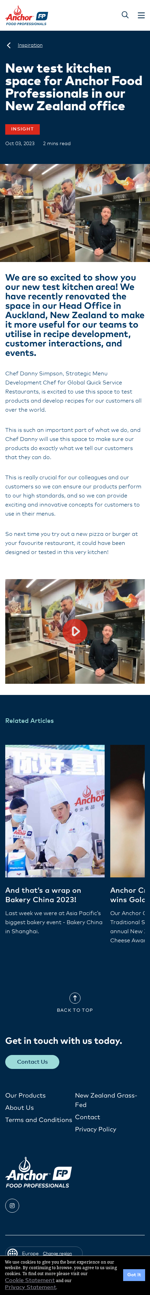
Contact (87, 1117)
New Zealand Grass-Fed (106, 1100)
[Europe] (8, 45)
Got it (134, 1275)
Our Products (25, 1096)
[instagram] (12, 1206)
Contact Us (32, 1062)
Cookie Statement (30, 1280)
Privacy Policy (95, 1129)
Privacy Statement (30, 1287)
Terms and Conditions (38, 1120)
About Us (19, 1108)
